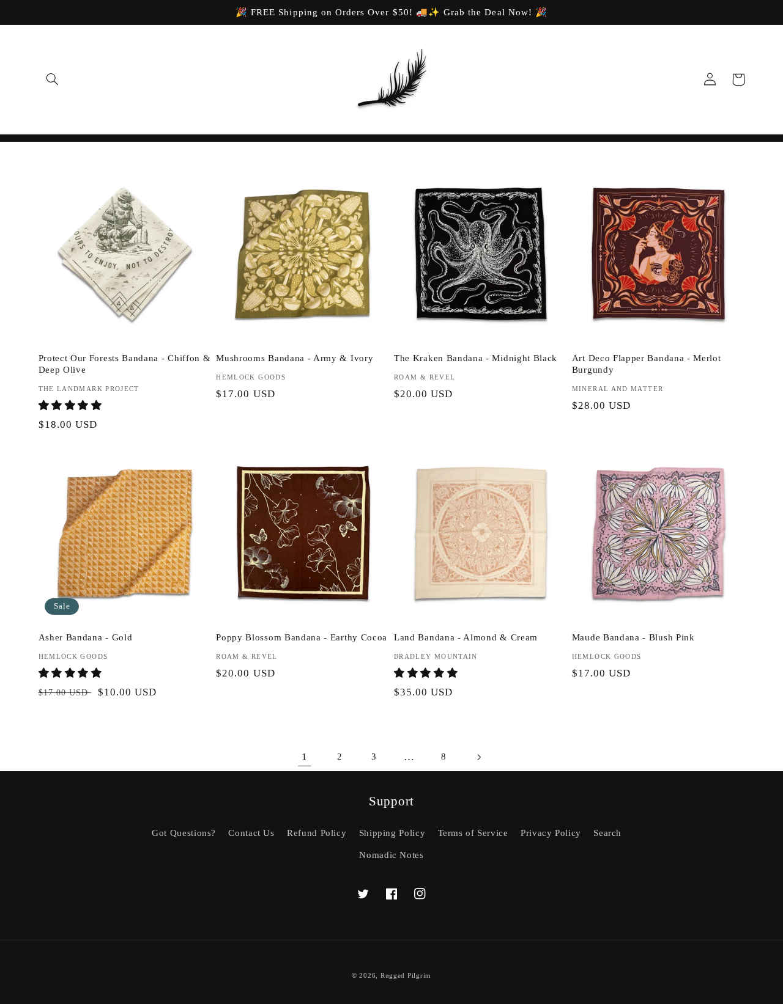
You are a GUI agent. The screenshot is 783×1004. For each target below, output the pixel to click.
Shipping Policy (392, 833)
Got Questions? (184, 833)
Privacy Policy (551, 833)
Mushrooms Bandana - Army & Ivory (294, 358)
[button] (53, 79)
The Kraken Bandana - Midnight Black (475, 358)
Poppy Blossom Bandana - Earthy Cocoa (301, 637)
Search (607, 833)
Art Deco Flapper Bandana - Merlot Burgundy (646, 364)
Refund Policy (316, 833)
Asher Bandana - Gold (86, 637)
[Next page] (478, 757)
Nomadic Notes (391, 855)
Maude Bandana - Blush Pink (633, 637)
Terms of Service (473, 833)
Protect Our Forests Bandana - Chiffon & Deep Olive (125, 364)
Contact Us (251, 833)
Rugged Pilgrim (405, 975)
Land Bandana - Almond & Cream (466, 637)
